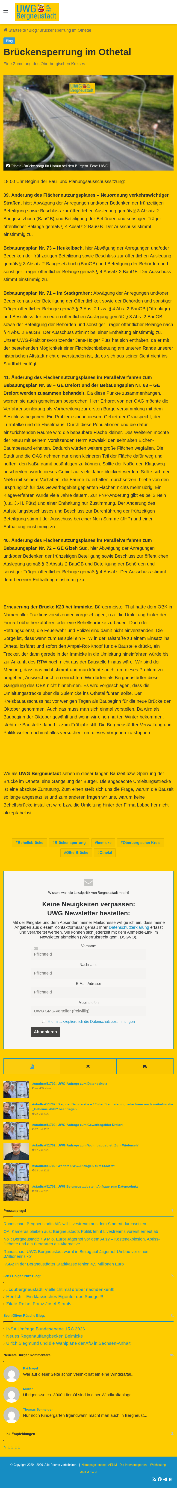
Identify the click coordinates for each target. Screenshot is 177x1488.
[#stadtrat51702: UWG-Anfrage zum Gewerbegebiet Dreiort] (16, 1131)
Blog (33, 30)
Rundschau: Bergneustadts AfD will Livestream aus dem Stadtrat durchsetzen (74, 1224)
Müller (28, 1389)
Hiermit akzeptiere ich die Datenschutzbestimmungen (91, 1021)
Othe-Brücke (77, 853)
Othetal (106, 853)
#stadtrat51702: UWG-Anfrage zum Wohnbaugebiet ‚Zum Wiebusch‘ (85, 1145)
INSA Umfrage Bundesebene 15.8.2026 (45, 1328)
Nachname (88, 964)
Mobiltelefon (89, 1002)
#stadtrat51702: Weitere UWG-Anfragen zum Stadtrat (73, 1166)
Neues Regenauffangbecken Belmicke (44, 1336)
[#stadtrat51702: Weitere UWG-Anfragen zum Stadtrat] (16, 1172)
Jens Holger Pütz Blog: (22, 1276)
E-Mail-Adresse (88, 983)
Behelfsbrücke (30, 843)
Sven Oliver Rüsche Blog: (24, 1315)
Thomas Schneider (38, 1409)
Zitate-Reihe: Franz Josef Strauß (38, 1303)
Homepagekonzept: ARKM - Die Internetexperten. (115, 1465)
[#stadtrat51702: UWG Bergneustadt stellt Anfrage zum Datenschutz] (16, 1192)
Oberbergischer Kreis (141, 843)
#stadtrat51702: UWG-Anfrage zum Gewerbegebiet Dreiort (77, 1125)
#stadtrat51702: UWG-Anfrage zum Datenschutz (69, 1083)
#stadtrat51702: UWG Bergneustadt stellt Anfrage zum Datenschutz (85, 1186)
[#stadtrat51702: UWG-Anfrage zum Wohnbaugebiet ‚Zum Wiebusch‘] (16, 1151)
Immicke (104, 843)
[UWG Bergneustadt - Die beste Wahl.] (37, 12)
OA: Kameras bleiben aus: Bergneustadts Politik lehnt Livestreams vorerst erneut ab (80, 1231)
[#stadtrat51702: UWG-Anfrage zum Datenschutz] (16, 1089)
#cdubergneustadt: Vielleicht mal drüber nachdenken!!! (60, 1289)
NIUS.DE (11, 1447)
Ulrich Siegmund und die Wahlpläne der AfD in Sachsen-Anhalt (68, 1343)
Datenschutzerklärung (129, 927)
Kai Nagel (30, 1368)
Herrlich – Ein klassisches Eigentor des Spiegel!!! (54, 1296)
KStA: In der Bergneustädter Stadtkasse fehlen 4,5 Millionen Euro (63, 1264)
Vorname (88, 946)
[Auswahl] (5, 14)
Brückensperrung (70, 843)
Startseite (16, 30)
